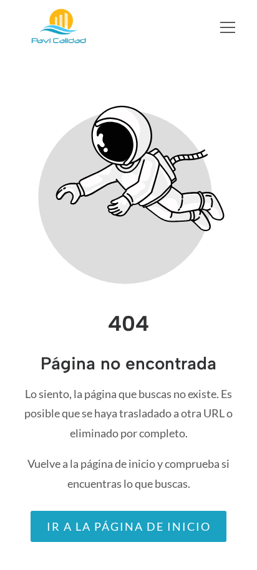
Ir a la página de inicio (129, 526)
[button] (235, 27)
